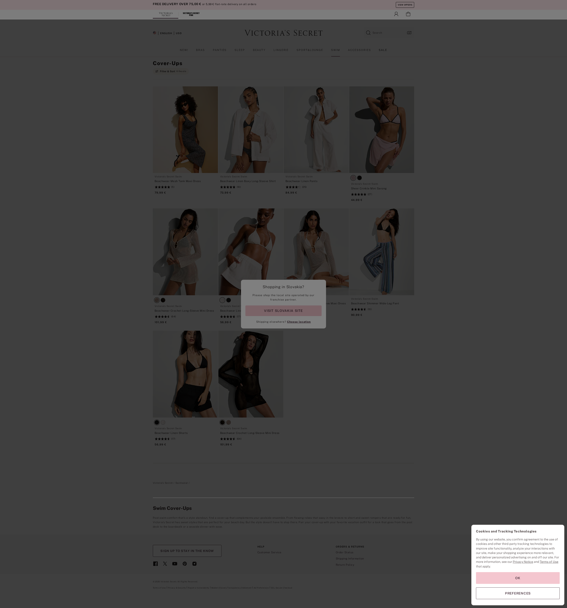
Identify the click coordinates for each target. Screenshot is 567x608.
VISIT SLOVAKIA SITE (283, 311)
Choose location (299, 321)
